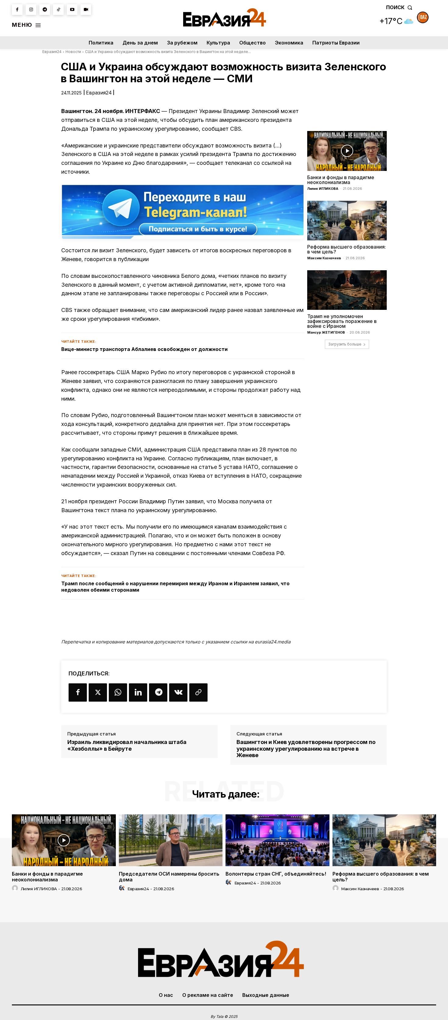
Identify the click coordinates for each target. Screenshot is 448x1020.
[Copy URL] (198, 692)
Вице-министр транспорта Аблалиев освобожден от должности (144, 349)
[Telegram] (44, 9)
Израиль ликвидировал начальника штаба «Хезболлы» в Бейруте (127, 745)
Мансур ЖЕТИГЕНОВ (326, 332)
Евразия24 (52, 51)
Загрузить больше (344, 344)
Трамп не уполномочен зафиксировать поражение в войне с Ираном (342, 321)
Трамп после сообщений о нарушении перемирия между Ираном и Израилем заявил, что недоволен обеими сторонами (175, 586)
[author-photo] (16, 888)
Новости (73, 51)
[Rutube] (85, 9)
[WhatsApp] (118, 692)
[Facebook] (17, 9)
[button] (400, 7)
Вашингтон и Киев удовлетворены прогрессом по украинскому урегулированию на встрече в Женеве (305, 748)
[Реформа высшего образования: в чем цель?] (347, 220)
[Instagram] (31, 9)
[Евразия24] (225, 17)
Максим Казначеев (324, 258)
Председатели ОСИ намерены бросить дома (169, 877)
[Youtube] (72, 9)
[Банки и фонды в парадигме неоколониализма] (347, 151)
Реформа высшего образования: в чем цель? (346, 249)
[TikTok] (58, 9)
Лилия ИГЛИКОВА (322, 188)
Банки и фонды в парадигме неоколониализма (340, 179)
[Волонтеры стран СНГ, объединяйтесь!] (277, 840)
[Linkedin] (138, 692)
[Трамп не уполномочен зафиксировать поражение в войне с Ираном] (347, 290)
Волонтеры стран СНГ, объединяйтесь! (276, 874)
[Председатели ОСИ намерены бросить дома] (171, 840)
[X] (98, 692)
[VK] (178, 692)
